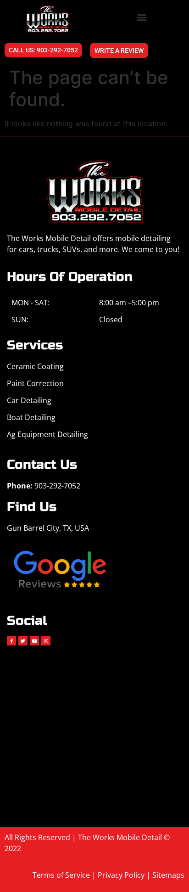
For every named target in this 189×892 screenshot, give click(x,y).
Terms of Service (61, 875)
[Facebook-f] (11, 640)
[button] (142, 16)
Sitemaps (168, 875)
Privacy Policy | (125, 875)
